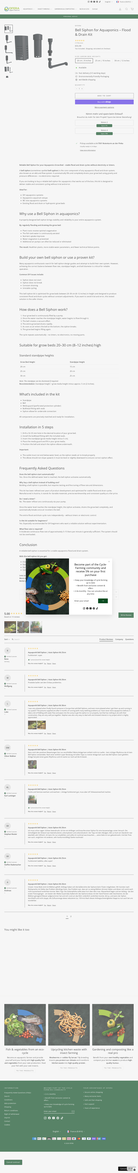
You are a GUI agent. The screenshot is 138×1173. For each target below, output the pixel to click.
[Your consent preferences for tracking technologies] (134, 1169)
